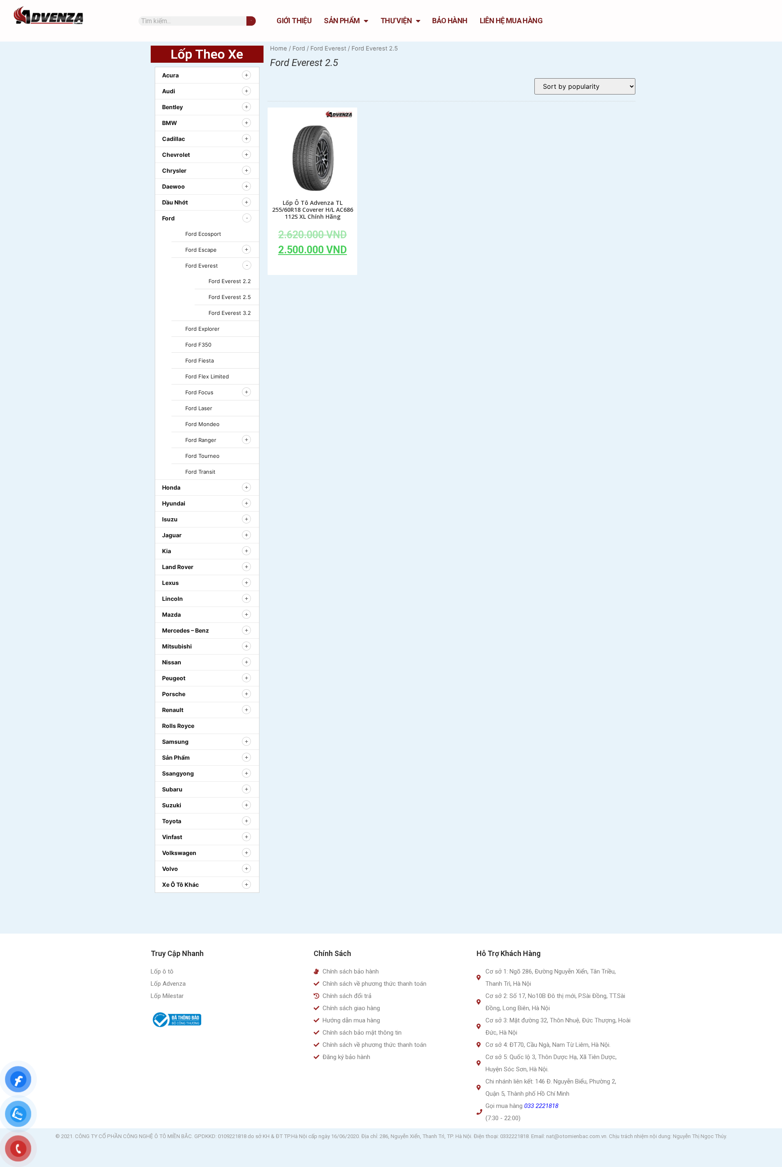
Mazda (171, 614)
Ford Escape (201, 249)
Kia (166, 550)
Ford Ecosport (203, 234)
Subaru (172, 789)
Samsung (175, 741)
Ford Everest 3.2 (230, 313)
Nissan (171, 662)
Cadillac (173, 138)
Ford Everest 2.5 (230, 297)
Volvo (170, 868)
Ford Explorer (202, 328)
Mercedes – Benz (185, 630)
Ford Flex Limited (207, 376)
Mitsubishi (177, 646)
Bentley (172, 106)
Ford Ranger (200, 440)
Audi (168, 91)
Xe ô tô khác (180, 884)
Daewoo (173, 186)
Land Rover (177, 566)
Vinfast (172, 836)
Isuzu (170, 519)
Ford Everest (201, 265)
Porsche (173, 693)
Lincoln (172, 598)
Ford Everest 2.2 (230, 281)
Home (278, 48)
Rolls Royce (178, 725)
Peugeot (173, 678)
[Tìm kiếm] (251, 21)
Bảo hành (449, 20)
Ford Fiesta (199, 360)
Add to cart (312, 268)
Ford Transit (200, 471)
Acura (170, 75)
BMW (169, 122)
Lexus (170, 582)
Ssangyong (178, 773)
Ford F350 (198, 344)
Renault (172, 709)
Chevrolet (176, 154)
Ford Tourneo (202, 456)
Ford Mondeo (202, 424)
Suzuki (171, 805)
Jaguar (172, 535)
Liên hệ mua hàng (511, 20)
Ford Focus (199, 392)
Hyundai (173, 503)
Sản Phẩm (342, 20)
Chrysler (174, 170)
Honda (171, 487)
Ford (168, 218)
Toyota (171, 821)
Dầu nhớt (175, 202)
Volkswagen (179, 852)
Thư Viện (396, 20)
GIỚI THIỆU (294, 20)
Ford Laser (198, 408)
